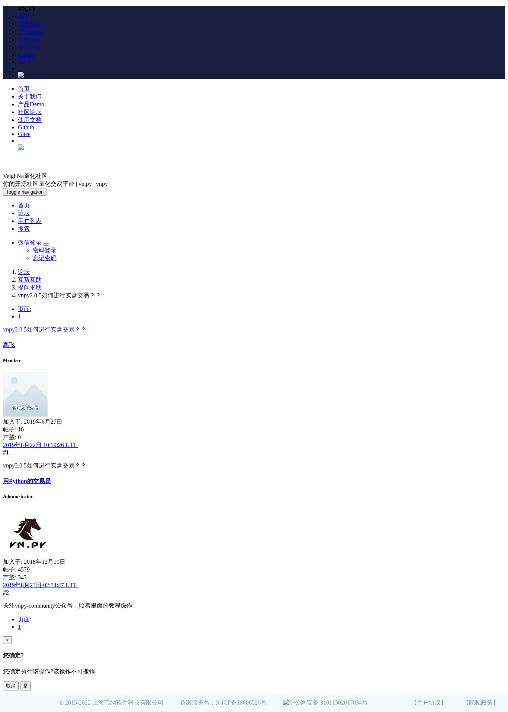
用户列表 (30, 221)
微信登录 (30, 242)
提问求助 (30, 287)
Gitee (24, 61)
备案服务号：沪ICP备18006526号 (223, 702)
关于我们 (30, 24)
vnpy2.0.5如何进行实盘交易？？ (44, 329)
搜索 (24, 229)
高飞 (9, 345)
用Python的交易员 (27, 481)
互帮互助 (30, 279)
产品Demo (31, 32)
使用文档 (30, 47)
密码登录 (45, 250)
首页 (24, 16)
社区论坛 (30, 39)
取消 (11, 686)
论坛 (24, 213)
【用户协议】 (429, 702)
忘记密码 (45, 258)
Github (26, 55)
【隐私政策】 (481, 702)
